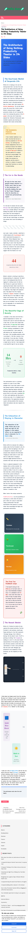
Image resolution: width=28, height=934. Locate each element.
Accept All (14, 923)
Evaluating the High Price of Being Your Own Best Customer (13, 872)
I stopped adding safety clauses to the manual (12, 885)
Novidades (3, 848)
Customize (14, 927)
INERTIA (3, 896)
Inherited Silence (5, 899)
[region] (14, 922)
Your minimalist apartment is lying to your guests (13, 893)
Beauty (3, 830)
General (3, 842)
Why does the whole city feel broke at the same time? (13, 858)
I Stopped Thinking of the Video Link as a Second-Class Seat (13, 868)
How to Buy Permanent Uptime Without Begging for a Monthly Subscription (14, 888)
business (5, 801)
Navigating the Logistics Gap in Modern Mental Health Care (12, 877)
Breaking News (4, 833)
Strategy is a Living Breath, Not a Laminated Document (20, 811)
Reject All (14, 931)
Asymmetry (4, 902)
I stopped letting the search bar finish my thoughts (14, 881)
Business (3, 836)
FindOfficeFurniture (8, 496)
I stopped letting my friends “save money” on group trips (14, 863)
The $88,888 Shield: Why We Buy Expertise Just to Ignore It (8, 811)
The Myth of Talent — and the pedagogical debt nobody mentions (13, 906)
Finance (3, 839)
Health (2, 845)
